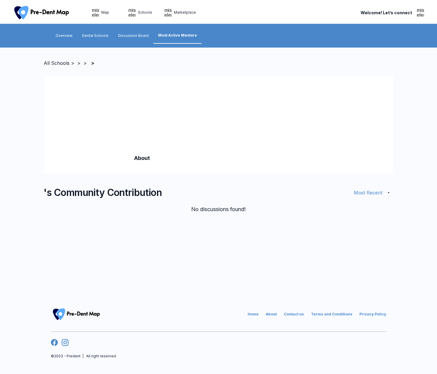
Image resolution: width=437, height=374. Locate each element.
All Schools (57, 63)
